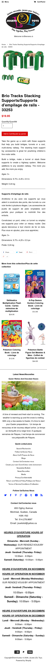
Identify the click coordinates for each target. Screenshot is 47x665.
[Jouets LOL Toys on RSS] (41, 495)
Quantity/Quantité (9, 121)
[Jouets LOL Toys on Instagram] (26, 495)
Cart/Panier (41, 2)
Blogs (23, 458)
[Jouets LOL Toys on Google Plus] (21, 495)
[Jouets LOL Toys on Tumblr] (31, 495)
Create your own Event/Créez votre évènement (23, 464)
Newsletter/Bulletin (23, 468)
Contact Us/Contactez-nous (23, 461)
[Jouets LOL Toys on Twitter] (5, 495)
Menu (6, 2)
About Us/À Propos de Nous (23, 455)
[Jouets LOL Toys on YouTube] (36, 495)
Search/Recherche (23, 448)
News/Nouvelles (23, 471)
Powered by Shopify (23, 660)
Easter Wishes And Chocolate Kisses (23, 379)
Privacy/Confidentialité (23, 477)
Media (23, 474)
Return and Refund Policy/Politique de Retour (23, 480)
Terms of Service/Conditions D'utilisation (23, 484)
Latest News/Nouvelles (23, 374)
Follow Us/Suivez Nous (23, 452)
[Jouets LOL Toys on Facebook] (10, 495)
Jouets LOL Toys (35, 657)
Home (4, 44)
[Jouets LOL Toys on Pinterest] (16, 495)
